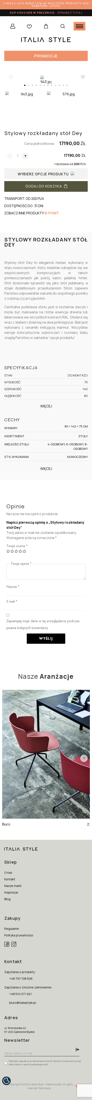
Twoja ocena (17, 545)
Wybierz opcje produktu (43, 174)
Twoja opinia (21, 563)
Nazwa (12, 586)
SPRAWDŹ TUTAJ (69, 13)
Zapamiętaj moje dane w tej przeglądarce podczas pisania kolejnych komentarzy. (43, 624)
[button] (46, 56)
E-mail (11, 601)
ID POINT (51, 213)
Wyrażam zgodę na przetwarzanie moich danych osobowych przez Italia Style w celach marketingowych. (45, 1062)
